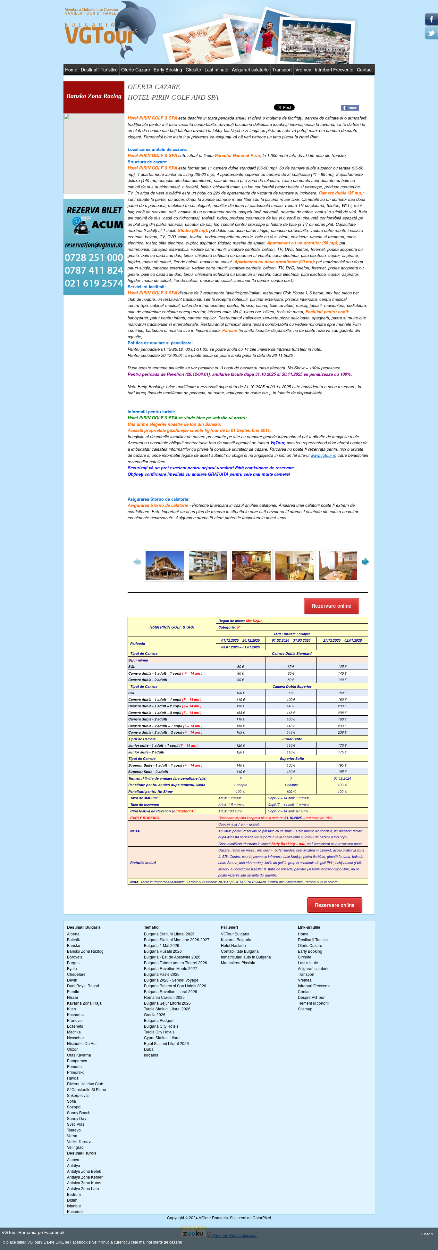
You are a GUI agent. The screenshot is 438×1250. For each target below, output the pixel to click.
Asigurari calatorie (250, 69)
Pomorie (74, 1066)
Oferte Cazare (135, 69)
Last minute (216, 69)
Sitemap (305, 1008)
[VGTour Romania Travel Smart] (110, 58)
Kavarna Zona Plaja (84, 1003)
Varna (72, 1135)
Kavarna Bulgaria (236, 939)
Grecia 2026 (154, 1014)
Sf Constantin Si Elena (86, 1089)
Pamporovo (77, 1060)
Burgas (73, 962)
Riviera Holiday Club (85, 1083)
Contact (365, 69)
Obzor (72, 1049)
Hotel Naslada (233, 945)
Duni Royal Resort (83, 985)
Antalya (73, 1165)
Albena (73, 933)
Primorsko (76, 1072)
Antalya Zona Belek (84, 1171)
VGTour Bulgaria (235, 933)
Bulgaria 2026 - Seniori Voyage (171, 980)
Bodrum (74, 1194)
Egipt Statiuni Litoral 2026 (166, 1043)
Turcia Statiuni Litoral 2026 (167, 1008)
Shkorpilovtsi (78, 1095)
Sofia (71, 1101)
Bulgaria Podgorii (159, 1020)
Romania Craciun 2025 (164, 997)
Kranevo (74, 1020)
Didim (72, 1200)
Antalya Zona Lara (83, 1188)
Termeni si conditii (313, 1003)
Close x (427, 1234)
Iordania (151, 1054)
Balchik (73, 939)
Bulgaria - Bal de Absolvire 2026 (172, 956)
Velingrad (75, 1147)
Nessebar (75, 1037)
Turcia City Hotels (159, 1031)
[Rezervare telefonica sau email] (93, 293)
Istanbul (74, 1205)
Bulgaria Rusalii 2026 (163, 951)
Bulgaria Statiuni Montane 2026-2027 (176, 939)
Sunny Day (76, 1118)
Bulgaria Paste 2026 (162, 974)
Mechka (74, 1031)
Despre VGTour (311, 997)
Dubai (149, 1049)
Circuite (193, 69)
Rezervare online (331, 605)
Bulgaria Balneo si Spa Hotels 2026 (175, 985)
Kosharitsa (76, 1014)
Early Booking (168, 69)
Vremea (303, 69)
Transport (282, 69)
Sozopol (74, 1106)
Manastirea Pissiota (238, 962)
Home (71, 69)
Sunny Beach (78, 1112)
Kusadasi (75, 1211)
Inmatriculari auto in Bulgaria (246, 956)
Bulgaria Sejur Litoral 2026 (167, 1003)
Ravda (73, 1078)
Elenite (73, 991)
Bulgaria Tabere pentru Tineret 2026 (175, 962)
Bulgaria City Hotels (161, 1026)
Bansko (73, 945)
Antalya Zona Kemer (85, 1177)
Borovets (74, 956)
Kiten (71, 1008)
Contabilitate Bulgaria (240, 951)
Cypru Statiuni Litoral (162, 1037)
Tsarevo (74, 1129)
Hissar (72, 997)
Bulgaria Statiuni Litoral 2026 (169, 933)
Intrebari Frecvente (334, 69)
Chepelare (76, 974)
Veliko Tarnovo (80, 1141)
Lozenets (75, 1026)
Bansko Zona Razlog (85, 951)
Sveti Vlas (75, 1124)
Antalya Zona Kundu (85, 1182)
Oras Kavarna (79, 1054)
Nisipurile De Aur (82, 1043)
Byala (72, 968)
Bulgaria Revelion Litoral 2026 (170, 991)
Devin (72, 980)
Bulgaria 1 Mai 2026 (161, 945)
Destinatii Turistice (99, 69)
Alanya (73, 1159)
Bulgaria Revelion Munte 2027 (170, 968)
